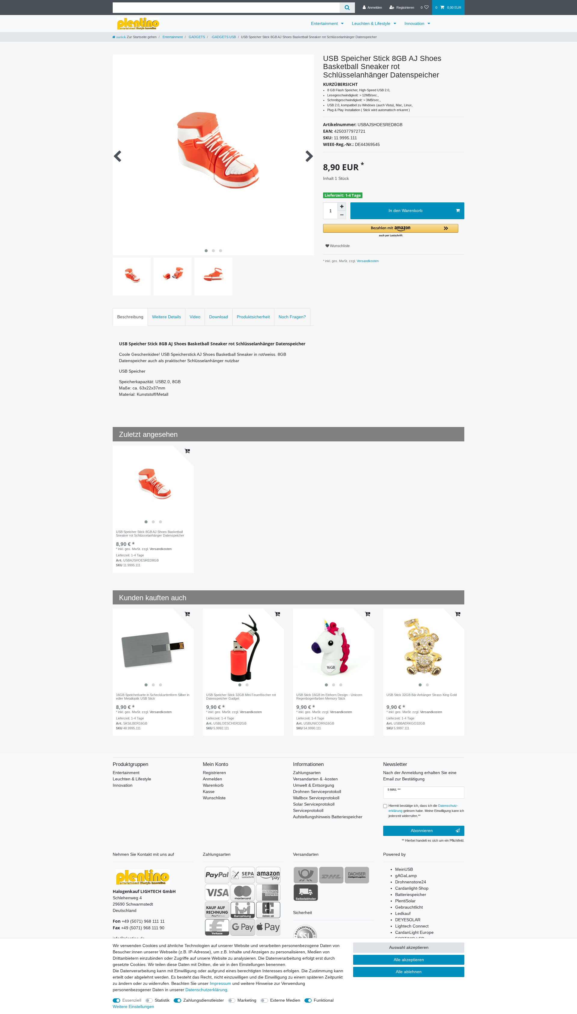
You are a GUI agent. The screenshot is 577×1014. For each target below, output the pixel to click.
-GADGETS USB (223, 37)
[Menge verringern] (341, 215)
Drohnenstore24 (410, 881)
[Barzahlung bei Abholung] (242, 910)
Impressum (220, 983)
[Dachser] (357, 875)
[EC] (268, 910)
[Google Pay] (242, 927)
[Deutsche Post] (306, 875)
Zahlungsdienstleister (203, 1000)
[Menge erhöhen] (341, 206)
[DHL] (331, 875)
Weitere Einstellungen (133, 1006)
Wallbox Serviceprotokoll (316, 797)
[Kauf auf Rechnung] (217, 910)
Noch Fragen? (292, 316)
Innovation (415, 23)
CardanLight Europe (414, 932)
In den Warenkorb (406, 210)
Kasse (209, 791)
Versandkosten (367, 261)
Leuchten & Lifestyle (372, 23)
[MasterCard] (242, 892)
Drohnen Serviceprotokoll (317, 791)
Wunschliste (339, 246)
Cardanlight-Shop (412, 888)
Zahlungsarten (307, 772)
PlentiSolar (405, 900)
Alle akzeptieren (409, 959)
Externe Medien (285, 1000)
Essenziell (131, 1000)
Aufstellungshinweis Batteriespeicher (327, 816)
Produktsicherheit (253, 316)
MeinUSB (404, 869)
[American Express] (268, 892)
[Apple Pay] (268, 927)
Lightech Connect (412, 926)
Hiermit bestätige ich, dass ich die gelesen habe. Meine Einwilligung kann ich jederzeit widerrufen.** (426, 811)
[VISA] (217, 892)
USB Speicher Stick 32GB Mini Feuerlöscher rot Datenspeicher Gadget (241, 696)
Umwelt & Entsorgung (313, 785)
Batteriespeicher (410, 894)
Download (218, 316)
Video (195, 316)
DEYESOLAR (407, 919)
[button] (390, 231)
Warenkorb (213, 785)
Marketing (246, 1000)
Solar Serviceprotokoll (313, 804)
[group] (153, 486)
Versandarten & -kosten (315, 778)
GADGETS (196, 37)
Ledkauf (403, 913)
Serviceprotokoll (308, 810)
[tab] (130, 317)
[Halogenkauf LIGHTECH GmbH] (143, 877)
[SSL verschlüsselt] (305, 937)
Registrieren (214, 772)
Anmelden (212, 778)
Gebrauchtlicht (409, 907)
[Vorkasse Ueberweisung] (217, 927)
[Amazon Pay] (268, 875)
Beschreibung (130, 316)
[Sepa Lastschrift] (242, 875)
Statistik (162, 1000)
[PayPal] (217, 875)
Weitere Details (166, 316)
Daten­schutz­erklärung (206, 989)
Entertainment (325, 23)
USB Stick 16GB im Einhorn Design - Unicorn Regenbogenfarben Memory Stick (329, 696)
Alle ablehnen (409, 971)
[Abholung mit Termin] (306, 892)
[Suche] (347, 7)
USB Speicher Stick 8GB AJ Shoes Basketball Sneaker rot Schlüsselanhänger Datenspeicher (150, 533)
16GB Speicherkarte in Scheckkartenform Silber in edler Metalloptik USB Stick (152, 696)
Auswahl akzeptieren (409, 947)
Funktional (324, 1000)
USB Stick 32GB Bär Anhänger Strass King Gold (421, 695)
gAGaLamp (406, 875)
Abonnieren (422, 830)
